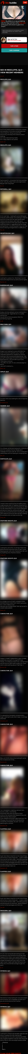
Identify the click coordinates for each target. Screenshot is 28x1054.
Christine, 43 (3, 721)
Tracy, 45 (2, 517)
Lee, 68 (2, 907)
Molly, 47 (2, 610)
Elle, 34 (2, 455)
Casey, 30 (3, 555)
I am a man (14, 46)
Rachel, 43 (3, 282)
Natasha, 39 (3, 825)
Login (25, 2)
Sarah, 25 (2, 142)
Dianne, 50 (3, 762)
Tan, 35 (2, 230)
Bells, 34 (2, 368)
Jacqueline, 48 (4, 1003)
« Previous (5, 1042)
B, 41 (1, 967)
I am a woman (14, 50)
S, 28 (1, 321)
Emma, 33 (3, 667)
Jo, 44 (2, 186)
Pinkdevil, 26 (4, 402)
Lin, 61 (2, 76)
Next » (4, 1049)
